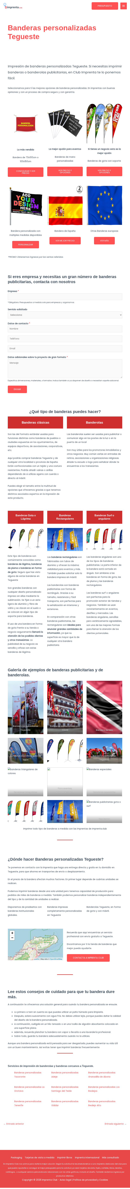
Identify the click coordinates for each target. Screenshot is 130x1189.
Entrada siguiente (116, 1123)
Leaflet (36, 959)
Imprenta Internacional (87, 1157)
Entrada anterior (13, 1123)
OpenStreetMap (56, 959)
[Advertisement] (65, 54)
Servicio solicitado (17, 309)
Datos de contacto (19, 323)
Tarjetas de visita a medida (39, 1157)
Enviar (17, 389)
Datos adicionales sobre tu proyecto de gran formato (38, 357)
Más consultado (110, 1157)
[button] (105, 6)
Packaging (16, 1157)
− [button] (12, 938)
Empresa (13, 291)
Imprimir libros (64, 1157)
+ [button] (12, 933)
